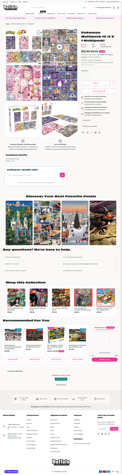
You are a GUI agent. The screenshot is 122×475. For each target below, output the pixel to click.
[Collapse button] (32, 257)
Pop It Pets (77, 423)
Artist (52, 427)
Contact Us (13, 2)
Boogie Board (78, 430)
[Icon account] (114, 8)
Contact (29, 420)
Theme (52, 434)
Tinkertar (76, 427)
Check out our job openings (82, 443)
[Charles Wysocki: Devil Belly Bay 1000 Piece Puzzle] (77, 335)
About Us (5, 2)
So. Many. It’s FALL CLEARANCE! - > (46, 18)
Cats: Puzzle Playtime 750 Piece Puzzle (15, 309)
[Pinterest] (102, 434)
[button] (118, 7)
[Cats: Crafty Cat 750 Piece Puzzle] (39, 298)
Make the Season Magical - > (76, 18)
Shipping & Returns (32, 434)
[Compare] (113, 83)
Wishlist (25, 2)
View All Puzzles (55, 451)
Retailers (29, 437)
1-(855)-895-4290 (14, 424)
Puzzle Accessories (55, 441)
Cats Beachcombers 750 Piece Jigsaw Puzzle (104, 309)
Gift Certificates (31, 444)
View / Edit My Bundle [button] (104, 352)
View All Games (78, 434)
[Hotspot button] (14, 223)
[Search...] (84, 7)
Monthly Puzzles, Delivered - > (105, 18)
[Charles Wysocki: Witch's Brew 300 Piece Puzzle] (34, 335)
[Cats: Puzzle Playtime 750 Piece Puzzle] (16, 298)
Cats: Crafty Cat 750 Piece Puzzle (38, 309)
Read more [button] (84, 70)
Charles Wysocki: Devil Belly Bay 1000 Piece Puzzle (77, 346)
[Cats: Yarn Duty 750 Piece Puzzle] (61, 298)
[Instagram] (109, 434)
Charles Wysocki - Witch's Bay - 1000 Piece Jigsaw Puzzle (55, 347)
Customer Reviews (32, 430)
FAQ (28, 427)
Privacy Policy (31, 441)
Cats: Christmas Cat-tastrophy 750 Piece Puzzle (82, 309)
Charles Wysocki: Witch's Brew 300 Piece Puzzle (33, 346)
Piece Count (53, 420)
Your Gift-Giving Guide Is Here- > (16, 18)
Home (8, 24)
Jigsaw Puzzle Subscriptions (58, 444)
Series (52, 430)
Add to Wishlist (98, 91)
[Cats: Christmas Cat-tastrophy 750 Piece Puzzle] (83, 298)
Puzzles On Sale (54, 437)
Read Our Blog (31, 448)
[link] (87, 132)
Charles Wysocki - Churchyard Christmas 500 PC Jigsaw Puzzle (12, 347)
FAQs (19, 2)
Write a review (61, 379)
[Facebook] (99, 434)
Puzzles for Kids (54, 423)
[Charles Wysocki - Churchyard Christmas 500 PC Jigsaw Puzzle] (13, 335)
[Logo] (10, 7)
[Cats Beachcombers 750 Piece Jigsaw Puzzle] (106, 298)
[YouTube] (105, 434)
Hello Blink (77, 420)
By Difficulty (54, 448)
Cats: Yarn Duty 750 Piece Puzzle (60, 309)
